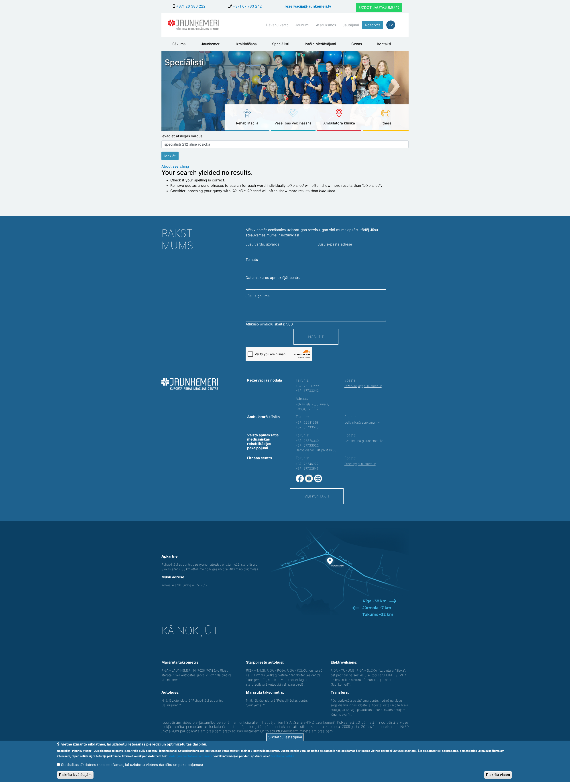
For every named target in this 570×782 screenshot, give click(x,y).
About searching (175, 166)
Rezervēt (372, 25)
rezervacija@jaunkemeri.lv (308, 6)
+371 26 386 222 (190, 6)
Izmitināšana (246, 44)
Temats (252, 259)
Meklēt (170, 156)
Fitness (385, 123)
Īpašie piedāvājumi (320, 44)
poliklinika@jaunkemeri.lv (362, 422)
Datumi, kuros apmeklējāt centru (273, 277)
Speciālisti (280, 44)
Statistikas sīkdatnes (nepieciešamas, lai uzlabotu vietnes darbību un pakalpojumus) (132, 764)
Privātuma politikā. (283, 756)
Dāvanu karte (277, 25)
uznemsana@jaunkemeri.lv (363, 441)
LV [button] (391, 25)
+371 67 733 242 (247, 6)
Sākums (178, 44)
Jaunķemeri (210, 44)
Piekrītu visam (498, 774)
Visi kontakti (317, 496)
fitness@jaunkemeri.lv (360, 464)
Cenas (356, 44)
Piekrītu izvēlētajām (75, 774)
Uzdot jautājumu (377, 7)
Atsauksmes (326, 25)
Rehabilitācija (247, 123)
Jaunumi (302, 25)
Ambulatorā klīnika (339, 123)
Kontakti (384, 44)
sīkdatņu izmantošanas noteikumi (190, 756)
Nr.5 (249, 700)
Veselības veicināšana (293, 123)
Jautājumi (351, 25)
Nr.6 (164, 700)
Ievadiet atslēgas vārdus (181, 136)
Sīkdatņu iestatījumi (285, 737)
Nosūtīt (316, 337)
